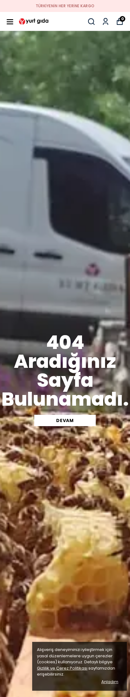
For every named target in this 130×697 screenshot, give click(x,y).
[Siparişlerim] (105, 22)
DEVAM (65, 420)
